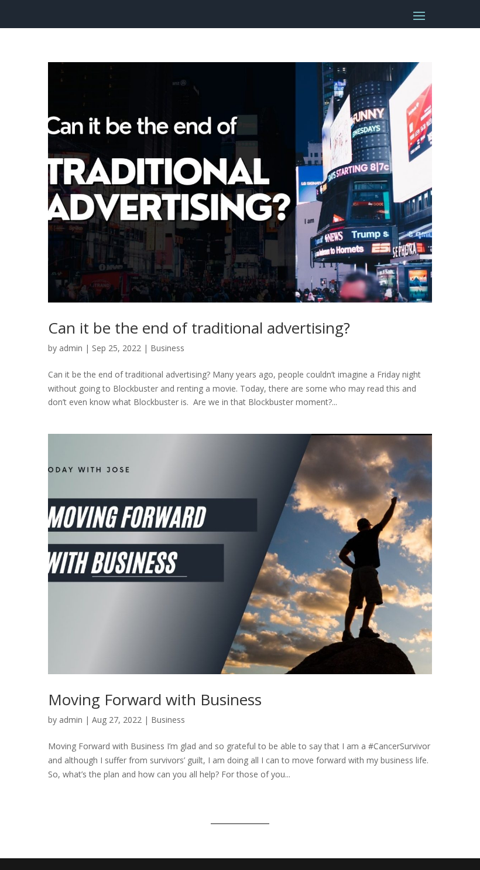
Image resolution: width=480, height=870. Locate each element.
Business (167, 348)
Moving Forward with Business (155, 699)
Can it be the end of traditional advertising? (199, 327)
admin (71, 348)
